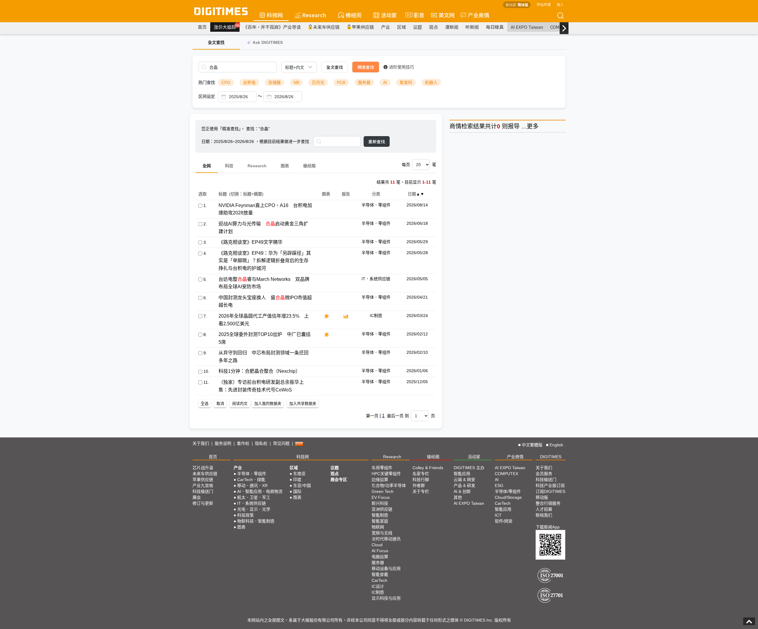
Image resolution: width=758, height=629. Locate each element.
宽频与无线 (382, 533)
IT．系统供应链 (251, 503)
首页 (202, 27)
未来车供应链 (326, 27)
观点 (433, 27)
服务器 (364, 82)
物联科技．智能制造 (255, 521)
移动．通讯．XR (252, 485)
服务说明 (223, 443)
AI (385, 82)
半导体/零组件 (508, 491)
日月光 (318, 82)
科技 (229, 165)
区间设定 (206, 96)
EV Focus (381, 497)
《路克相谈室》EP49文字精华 (250, 242)
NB (296, 82)
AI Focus (380, 550)
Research (314, 15)
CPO (225, 82)
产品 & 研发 (464, 485)
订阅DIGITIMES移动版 (550, 494)
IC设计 (378, 586)
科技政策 (245, 515)
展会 (196, 497)
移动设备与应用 (386, 568)
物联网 (378, 527)
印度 (297, 479)
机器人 (431, 82)
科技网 (275, 15)
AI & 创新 (462, 491)
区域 (401, 27)
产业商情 (478, 15)
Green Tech (383, 491)
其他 (458, 497)
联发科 (406, 82)
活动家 (389, 15)
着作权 (243, 443)
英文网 (447, 15)
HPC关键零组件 (386, 473)
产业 (385, 27)
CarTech (379, 580)
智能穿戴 (380, 574)
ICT (498, 515)
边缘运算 (380, 479)
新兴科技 (380, 503)
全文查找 (334, 67)
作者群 (418, 485)
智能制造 (380, 515)
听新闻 (472, 27)
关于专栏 (420, 491)
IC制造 (378, 592)
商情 (455, 126)
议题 (417, 27)
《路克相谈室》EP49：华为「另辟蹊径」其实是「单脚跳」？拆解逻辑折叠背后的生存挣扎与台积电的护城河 (265, 261)
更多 (533, 126)
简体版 (523, 4)
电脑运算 (380, 556)
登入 (560, 4)
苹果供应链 (363, 27)
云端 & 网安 (464, 479)
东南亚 (299, 473)
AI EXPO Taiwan (527, 27)
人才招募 (544, 509)
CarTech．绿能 (251, 479)
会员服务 (544, 473)
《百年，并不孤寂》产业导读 (272, 27)
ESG (499, 485)
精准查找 (365, 67)
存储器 (274, 82)
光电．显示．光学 (253, 509)
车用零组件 (382, 467)
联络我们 (544, 515)
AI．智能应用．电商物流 (259, 491)
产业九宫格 (202, 485)
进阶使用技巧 (401, 67)
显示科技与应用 (386, 598)
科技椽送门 (202, 491)
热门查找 (206, 82)
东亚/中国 (302, 485)
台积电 (249, 82)
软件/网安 (504, 521)
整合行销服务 (548, 503)
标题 (223, 194)
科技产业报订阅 (550, 485)
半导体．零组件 (251, 473)
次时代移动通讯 (386, 538)
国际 (297, 491)
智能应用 (462, 473)
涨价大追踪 (227, 26)
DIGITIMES (550, 456)
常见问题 (281, 443)
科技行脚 (420, 479)
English (556, 444)
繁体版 (510, 4)
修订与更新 (202, 503)
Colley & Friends (427, 467)
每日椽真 (495, 27)
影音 (416, 15)
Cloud (377, 544)
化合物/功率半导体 (389, 485)
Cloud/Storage (508, 497)
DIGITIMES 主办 (469, 467)
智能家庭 (380, 521)
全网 (207, 165)
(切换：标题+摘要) (246, 194)
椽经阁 (354, 15)
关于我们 (200, 443)
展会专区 (338, 479)
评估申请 (544, 4)
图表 (285, 165)
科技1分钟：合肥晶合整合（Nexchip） (259, 371)
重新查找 (376, 141)
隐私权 (261, 443)
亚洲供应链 (382, 509)
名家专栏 (420, 473)
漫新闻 (451, 27)
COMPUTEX (506, 473)
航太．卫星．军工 (253, 497)
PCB (341, 82)
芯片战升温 (202, 467)
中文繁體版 (532, 444)
